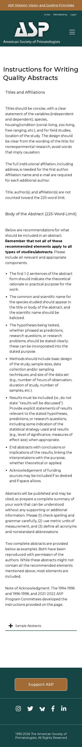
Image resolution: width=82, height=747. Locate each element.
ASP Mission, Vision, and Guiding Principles (41, 5)
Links (47, 14)
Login (73, 14)
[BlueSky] (42, 708)
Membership (60, 14)
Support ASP (41, 684)
